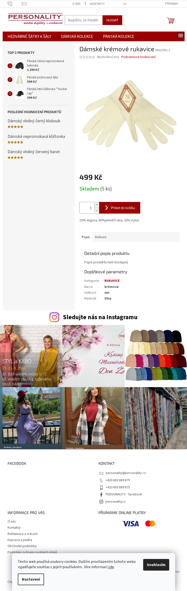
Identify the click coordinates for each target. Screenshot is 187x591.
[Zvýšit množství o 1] (96, 205)
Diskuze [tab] (100, 237)
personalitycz (116, 501)
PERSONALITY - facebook (124, 494)
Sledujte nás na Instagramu (100, 317)
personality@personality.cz (126, 473)
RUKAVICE (112, 280)
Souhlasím (156, 564)
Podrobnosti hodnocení (138, 57)
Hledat (112, 20)
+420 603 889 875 (118, 480)
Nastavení (31, 579)
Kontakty (97, 4)
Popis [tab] (86, 237)
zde (111, 567)
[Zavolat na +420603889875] (15, 3)
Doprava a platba (20, 540)
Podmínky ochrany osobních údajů (32, 552)
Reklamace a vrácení (22, 534)
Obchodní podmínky (22, 546)
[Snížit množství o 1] (96, 210)
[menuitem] (29, 37)
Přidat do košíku (123, 208)
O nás (76, 4)
